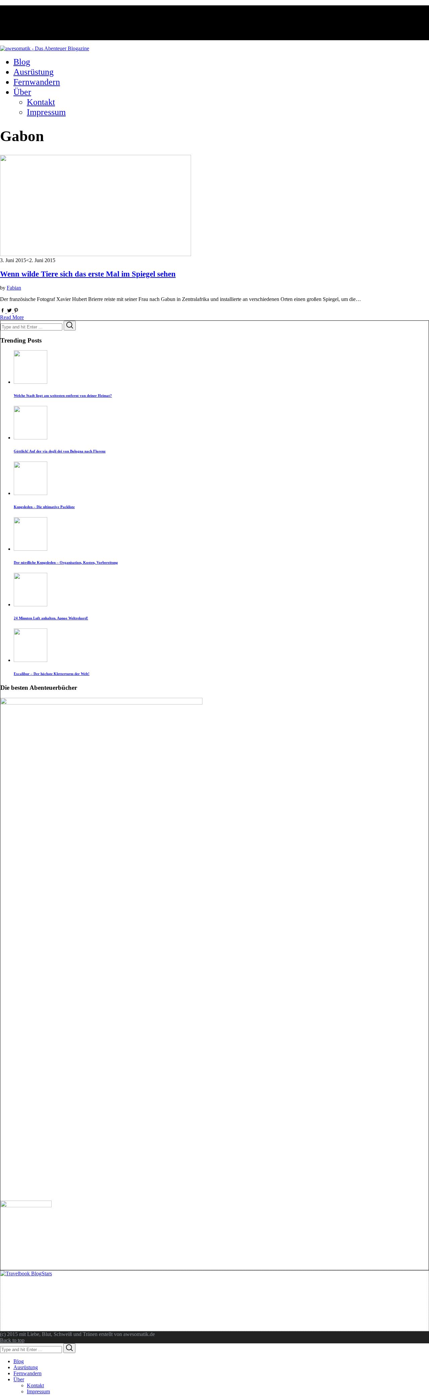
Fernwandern (27, 1373)
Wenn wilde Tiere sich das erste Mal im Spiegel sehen (88, 274)
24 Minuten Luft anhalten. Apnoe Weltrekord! (51, 618)
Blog (18, 1361)
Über (18, 1379)
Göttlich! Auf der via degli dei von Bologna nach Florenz (60, 451)
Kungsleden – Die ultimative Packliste (44, 507)
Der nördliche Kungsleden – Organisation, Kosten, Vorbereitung (66, 562)
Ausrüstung (25, 1367)
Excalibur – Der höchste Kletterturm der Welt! (51, 674)
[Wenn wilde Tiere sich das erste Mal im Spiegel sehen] (95, 254)
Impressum (38, 1391)
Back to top (12, 1340)
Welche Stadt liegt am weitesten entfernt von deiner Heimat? (63, 395)
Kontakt (35, 1385)
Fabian (14, 288)
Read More (12, 317)
